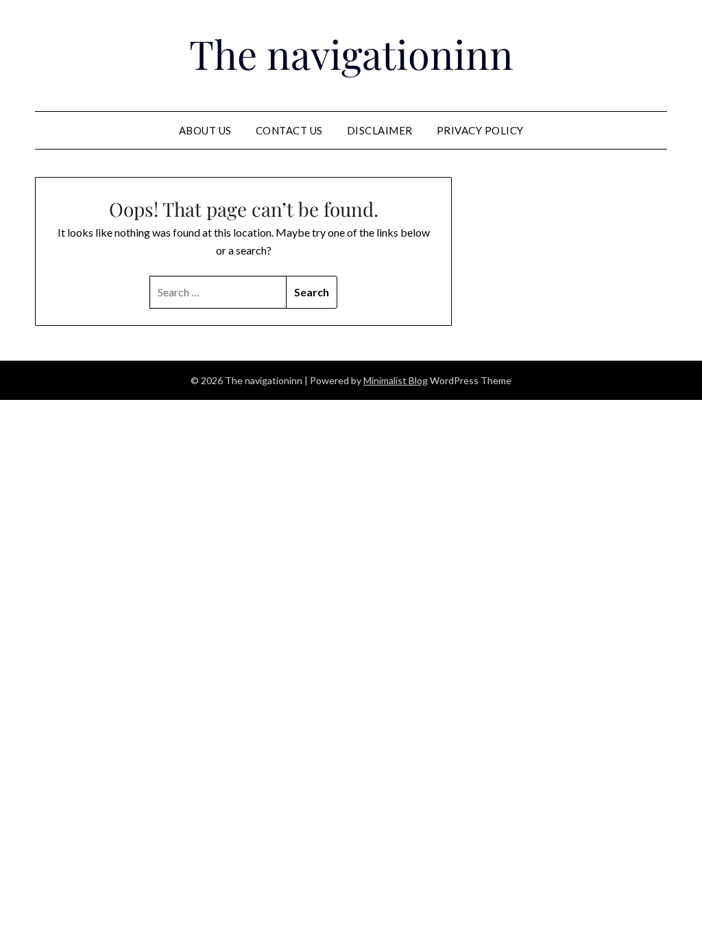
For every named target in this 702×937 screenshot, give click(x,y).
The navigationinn (351, 53)
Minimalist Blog (395, 380)
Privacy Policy (480, 130)
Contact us (289, 130)
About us (205, 130)
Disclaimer (380, 130)
